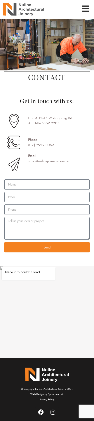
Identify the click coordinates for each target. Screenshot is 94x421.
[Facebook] (40, 412)
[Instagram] (53, 412)
